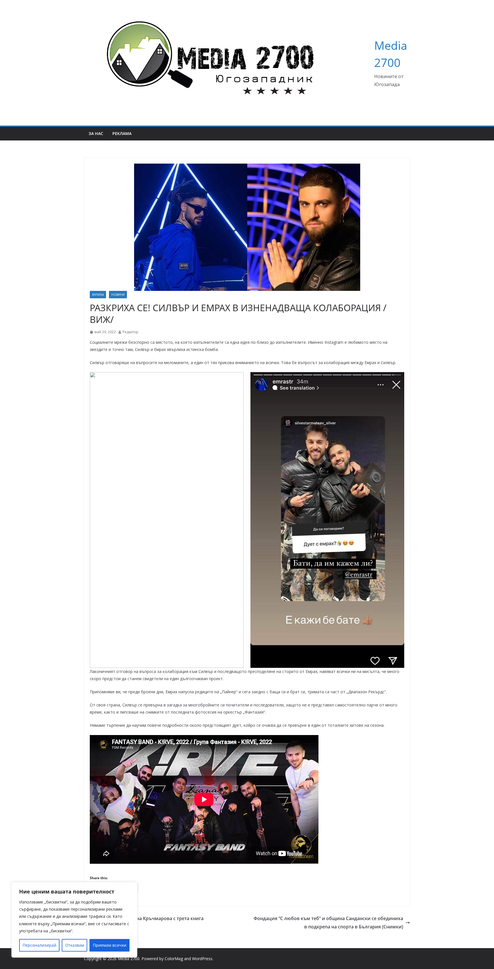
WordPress (202, 958)
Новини (118, 295)
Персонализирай (39, 945)
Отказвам (74, 945)
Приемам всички (109, 945)
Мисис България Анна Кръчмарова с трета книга (147, 918)
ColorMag (174, 958)
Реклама (122, 133)
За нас (96, 133)
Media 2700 (129, 958)
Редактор (130, 331)
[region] (74, 920)
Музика (98, 295)
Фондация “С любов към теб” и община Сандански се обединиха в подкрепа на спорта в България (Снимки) (328, 922)
